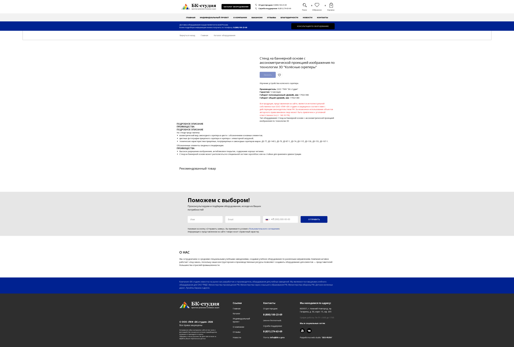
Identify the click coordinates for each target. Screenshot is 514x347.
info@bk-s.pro (277, 337)
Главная (190, 17)
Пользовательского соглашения (264, 228)
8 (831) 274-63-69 (284, 8)
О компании (238, 326)
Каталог (236, 313)
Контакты (322, 17)
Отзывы (271, 17)
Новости (307, 17)
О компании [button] (240, 17)
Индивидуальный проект (214, 17)
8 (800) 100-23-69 (280, 5)
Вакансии (257, 17)
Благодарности (289, 17)
